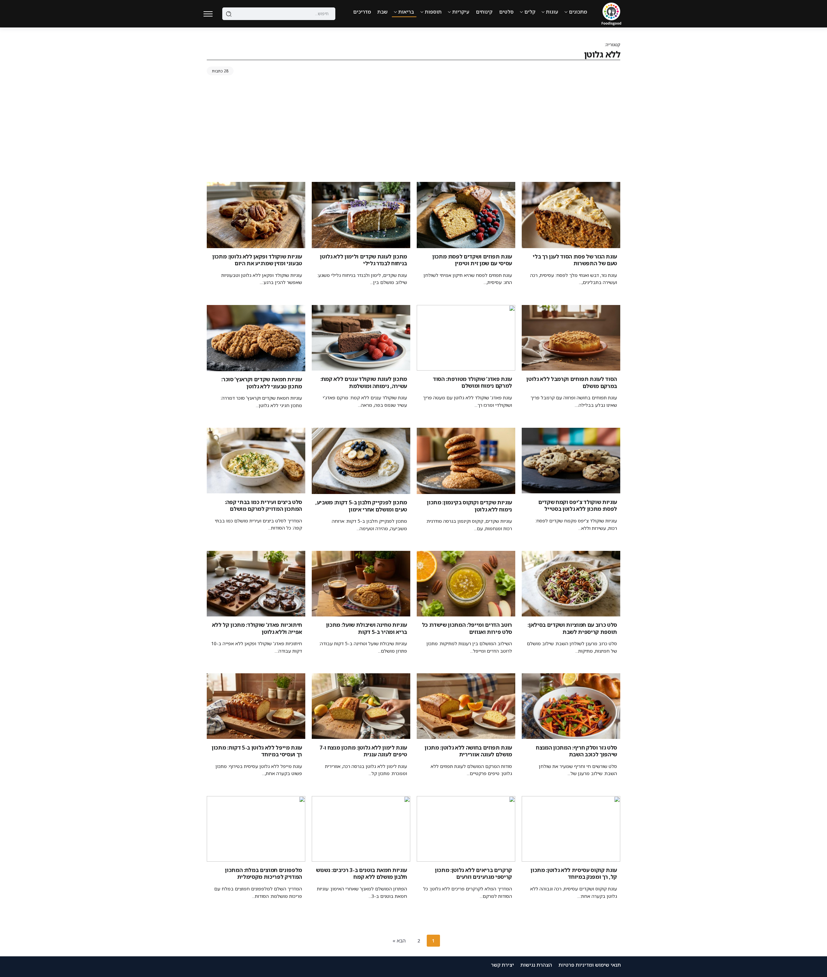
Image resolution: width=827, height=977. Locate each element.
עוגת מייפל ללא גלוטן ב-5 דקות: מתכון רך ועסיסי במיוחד (257, 751)
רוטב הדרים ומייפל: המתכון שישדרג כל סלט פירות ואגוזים (467, 628)
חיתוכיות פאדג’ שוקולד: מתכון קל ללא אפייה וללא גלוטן (257, 628)
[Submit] (229, 13)
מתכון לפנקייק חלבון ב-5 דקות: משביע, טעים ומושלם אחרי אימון (361, 506)
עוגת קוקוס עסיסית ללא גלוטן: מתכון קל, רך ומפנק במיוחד (573, 873)
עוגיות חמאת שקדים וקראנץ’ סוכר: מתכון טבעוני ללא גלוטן (261, 382)
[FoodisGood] (611, 13)
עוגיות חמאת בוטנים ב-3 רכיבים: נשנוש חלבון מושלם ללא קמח (361, 873)
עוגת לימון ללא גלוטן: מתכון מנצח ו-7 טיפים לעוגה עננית (363, 751)
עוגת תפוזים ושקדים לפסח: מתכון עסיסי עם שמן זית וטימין (472, 260)
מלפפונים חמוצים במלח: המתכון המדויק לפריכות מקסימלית (263, 873)
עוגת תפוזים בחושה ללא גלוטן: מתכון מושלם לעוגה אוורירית (468, 751)
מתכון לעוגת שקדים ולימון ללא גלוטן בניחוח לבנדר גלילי (363, 260)
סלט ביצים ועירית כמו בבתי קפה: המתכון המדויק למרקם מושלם (263, 505)
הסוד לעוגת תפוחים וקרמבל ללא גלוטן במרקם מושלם (571, 382)
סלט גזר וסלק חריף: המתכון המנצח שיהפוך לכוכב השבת (576, 751)
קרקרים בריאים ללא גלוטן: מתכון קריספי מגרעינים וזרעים (473, 873)
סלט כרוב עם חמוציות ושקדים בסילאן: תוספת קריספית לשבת (572, 628)
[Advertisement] (413, 130)
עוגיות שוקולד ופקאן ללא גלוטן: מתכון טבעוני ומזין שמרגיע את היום (257, 260)
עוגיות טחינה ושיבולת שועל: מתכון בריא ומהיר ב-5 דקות (366, 628)
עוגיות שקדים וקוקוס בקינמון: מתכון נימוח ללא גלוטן (469, 506)
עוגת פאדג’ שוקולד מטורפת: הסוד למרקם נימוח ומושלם (472, 382)
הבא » (399, 940)
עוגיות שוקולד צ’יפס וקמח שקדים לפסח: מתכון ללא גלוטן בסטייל (577, 505)
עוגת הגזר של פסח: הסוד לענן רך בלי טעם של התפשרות (575, 260)
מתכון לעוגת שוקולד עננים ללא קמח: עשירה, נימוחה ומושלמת (363, 382)
